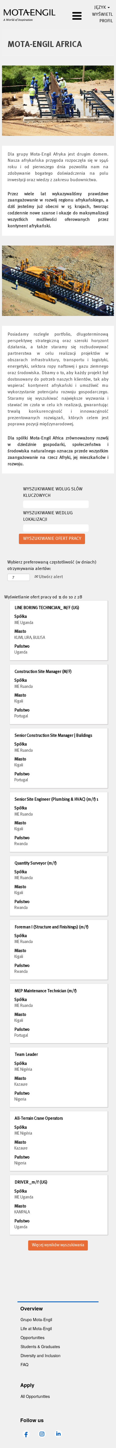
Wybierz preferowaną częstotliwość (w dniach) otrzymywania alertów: (52, 565)
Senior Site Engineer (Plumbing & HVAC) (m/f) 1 (56, 799)
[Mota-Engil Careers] (29, 14)
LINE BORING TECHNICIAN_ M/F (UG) (47, 608)
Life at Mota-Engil (36, 1328)
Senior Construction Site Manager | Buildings (53, 736)
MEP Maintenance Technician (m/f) (46, 991)
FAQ (24, 1364)
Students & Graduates (40, 1346)
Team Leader (26, 1055)
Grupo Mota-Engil (36, 1319)
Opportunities (32, 1337)
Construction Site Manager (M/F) (43, 672)
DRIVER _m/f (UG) (31, 1182)
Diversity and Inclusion (41, 1355)
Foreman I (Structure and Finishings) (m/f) (51, 927)
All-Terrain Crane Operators (39, 1118)
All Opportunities (35, 1396)
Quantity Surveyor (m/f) (36, 863)
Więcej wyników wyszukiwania (58, 1245)
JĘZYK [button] (100, 7)
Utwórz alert (50, 577)
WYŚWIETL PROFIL (102, 17)
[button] (71, 16)
